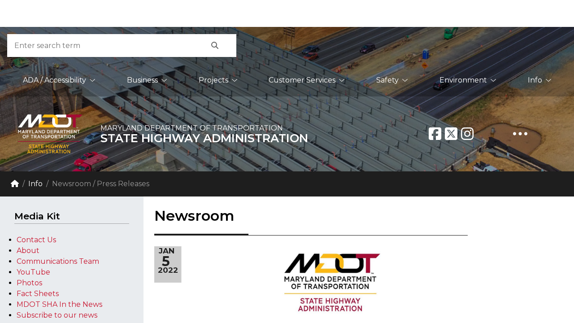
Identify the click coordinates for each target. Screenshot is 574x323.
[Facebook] (435, 134)
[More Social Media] (520, 134)
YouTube (33, 272)
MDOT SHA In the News (59, 304)
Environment (463, 80)
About (28, 250)
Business (142, 80)
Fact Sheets (38, 293)
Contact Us (36, 240)
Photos (29, 283)
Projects (213, 80)
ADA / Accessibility (54, 80)
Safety (387, 80)
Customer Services (302, 80)
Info (535, 80)
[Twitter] (451, 134)
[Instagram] (467, 134)
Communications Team (58, 261)
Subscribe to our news (57, 315)
